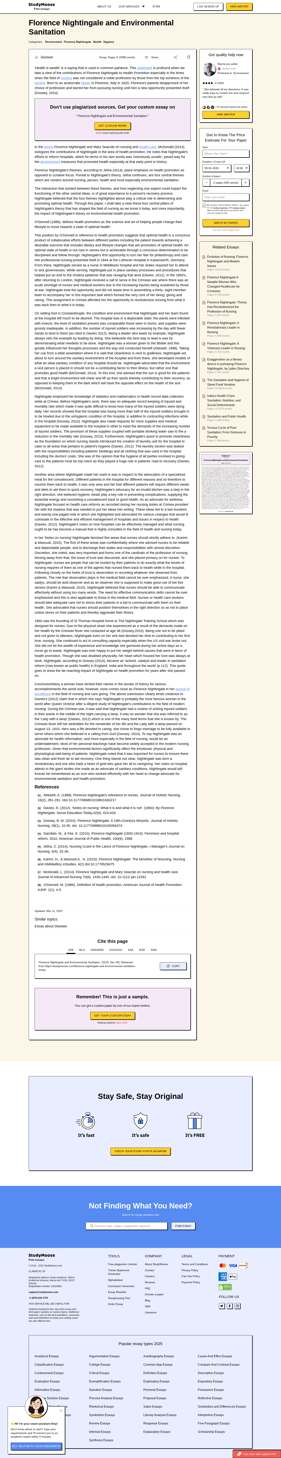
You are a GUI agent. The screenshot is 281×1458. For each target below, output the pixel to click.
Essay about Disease (51, 926)
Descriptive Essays (211, 1373)
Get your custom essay (112, 1015)
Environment (53, 41)
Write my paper (226, 222)
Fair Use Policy (191, 1276)
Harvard (97, 949)
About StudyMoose (156, 1264)
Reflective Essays (210, 1398)
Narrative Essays (100, 1389)
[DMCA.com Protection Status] (225, 1287)
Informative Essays (47, 1389)
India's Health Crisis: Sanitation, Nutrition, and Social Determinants (224, 400)
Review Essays (99, 1423)
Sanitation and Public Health (226, 416)
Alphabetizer (115, 1279)
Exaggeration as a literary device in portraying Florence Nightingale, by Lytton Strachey (228, 364)
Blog (147, 1300)
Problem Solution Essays (52, 1398)
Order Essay (115, 1304)
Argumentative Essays (104, 1356)
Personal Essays (154, 1389)
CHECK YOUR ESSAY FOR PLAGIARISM (140, 1151)
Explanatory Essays (156, 1431)
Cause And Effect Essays (215, 1356)
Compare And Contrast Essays (219, 1364)
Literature (151, 1312)
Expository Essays (210, 1381)
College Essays (99, 1364)
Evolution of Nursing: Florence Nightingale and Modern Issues (227, 261)
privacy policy (239, 208)
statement (144, 68)
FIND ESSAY (183, 1225)
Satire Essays (152, 1406)
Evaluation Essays (47, 1381)
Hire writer (226, 114)
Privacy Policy (190, 1270)
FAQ (147, 1288)
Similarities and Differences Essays (222, 1406)
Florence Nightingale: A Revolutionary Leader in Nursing (223, 327)
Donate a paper (154, 1294)
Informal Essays (100, 1431)
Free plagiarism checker (122, 1264)
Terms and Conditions (195, 1264)
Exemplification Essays (105, 1381)
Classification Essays (49, 1364)
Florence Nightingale (77, 41)
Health (97, 41)
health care (147, 147)
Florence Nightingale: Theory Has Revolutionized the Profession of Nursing (227, 307)
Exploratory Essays (156, 1381)
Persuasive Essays (211, 1389)
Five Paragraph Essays (214, 1423)
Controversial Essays (49, 1373)
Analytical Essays (47, 1356)
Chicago (115, 949)
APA (70, 949)
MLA (82, 949)
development (50, 162)
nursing (66, 78)
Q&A (147, 1306)
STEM (156, 6)
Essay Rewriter (117, 1292)
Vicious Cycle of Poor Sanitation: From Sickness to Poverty (226, 432)
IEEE (142, 949)
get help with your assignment (36, 1446)
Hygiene (108, 41)
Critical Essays (99, 1373)
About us (104, 6)
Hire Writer (239, 6)
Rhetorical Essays (101, 1406)
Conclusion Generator (121, 1286)
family (85, 83)
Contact (149, 1270)
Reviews (150, 1282)
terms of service (220, 208)
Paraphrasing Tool (119, 1298)
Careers (150, 1276)
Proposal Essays (154, 1398)
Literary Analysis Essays (159, 1415)
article (48, 147)
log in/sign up (208, 6)
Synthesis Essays (101, 1440)
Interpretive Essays (211, 1415)
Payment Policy (191, 1282)
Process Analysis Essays (106, 1398)
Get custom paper (112, 125)
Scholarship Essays (211, 1431)
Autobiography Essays (158, 1356)
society (40, 83)
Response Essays (155, 1423)
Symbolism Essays (102, 1415)
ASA (130, 949)
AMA (154, 949)
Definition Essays (155, 1373)
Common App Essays (158, 1364)
